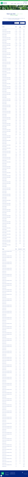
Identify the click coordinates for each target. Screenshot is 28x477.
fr (3, 0)
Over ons (12, 3)
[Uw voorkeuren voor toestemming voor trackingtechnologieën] (1, 475)
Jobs (23, 3)
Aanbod (15, 3)
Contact (26, 3)
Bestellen (25, 2)
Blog (21, 3)
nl (2, 0)
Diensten (18, 3)
